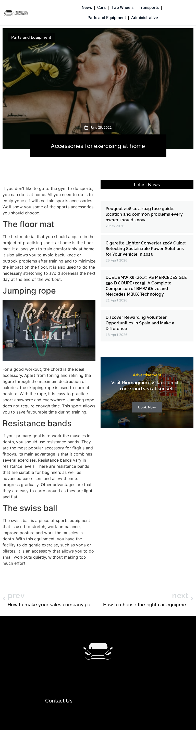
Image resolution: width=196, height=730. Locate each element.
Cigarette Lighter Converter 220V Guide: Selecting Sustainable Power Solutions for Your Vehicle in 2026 (146, 249)
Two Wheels (122, 7)
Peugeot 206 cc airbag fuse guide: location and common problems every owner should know (144, 214)
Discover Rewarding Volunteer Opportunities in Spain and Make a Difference (140, 323)
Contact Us (58, 701)
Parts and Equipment (107, 17)
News (87, 7)
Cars (101, 7)
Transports (149, 7)
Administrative (144, 17)
